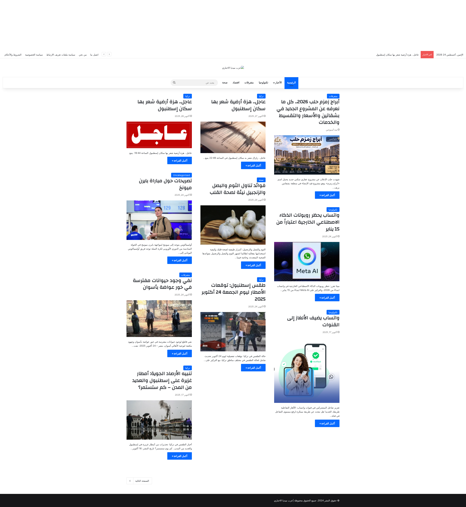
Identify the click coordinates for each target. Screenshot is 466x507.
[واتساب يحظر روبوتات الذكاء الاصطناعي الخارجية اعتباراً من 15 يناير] (306, 261)
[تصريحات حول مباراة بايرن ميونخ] (159, 220)
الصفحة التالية (142, 480)
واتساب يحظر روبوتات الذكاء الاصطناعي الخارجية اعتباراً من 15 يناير (307, 222)
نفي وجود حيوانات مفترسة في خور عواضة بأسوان (162, 284)
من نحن (83, 54)
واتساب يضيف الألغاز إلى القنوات (313, 321)
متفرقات (249, 82)
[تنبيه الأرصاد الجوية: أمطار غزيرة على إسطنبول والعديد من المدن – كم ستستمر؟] (159, 420)
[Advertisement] (233, 25)
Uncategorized (181, 175)
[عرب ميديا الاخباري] (233, 68)
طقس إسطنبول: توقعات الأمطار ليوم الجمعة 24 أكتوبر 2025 (234, 292)
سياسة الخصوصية (34, 54)
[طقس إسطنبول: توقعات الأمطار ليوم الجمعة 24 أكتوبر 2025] (233, 331)
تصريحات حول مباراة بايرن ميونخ (165, 184)
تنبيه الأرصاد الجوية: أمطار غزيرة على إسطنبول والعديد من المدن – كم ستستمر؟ (162, 380)
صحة (225, 82)
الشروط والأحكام (13, 54)
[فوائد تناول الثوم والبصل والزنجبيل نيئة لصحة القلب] (233, 225)
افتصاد (236, 82)
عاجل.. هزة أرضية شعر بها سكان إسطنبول (397, 54)
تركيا (261, 96)
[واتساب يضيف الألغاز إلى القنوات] (306, 370)
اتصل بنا (94, 54)
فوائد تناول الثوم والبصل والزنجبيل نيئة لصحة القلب (238, 189)
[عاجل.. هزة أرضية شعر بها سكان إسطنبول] (233, 137)
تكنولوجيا (263, 82)
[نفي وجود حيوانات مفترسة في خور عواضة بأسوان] (159, 318)
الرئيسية (291, 82)
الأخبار (278, 82)
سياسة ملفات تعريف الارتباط (60, 54)
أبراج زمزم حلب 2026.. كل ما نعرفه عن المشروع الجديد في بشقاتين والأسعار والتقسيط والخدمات (308, 112)
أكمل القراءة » (327, 195)
